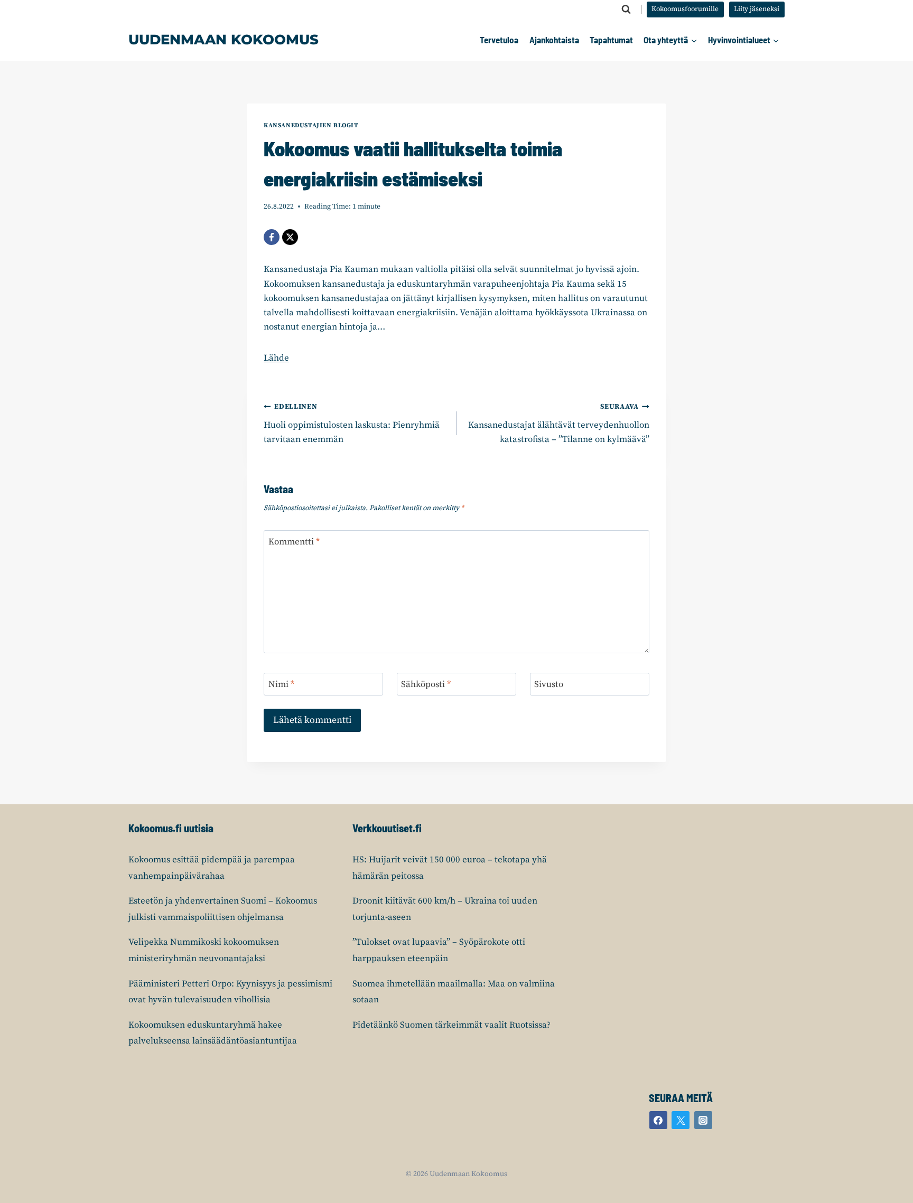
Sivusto (548, 684)
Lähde (276, 358)
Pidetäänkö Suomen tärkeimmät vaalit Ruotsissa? (451, 1025)
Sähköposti (426, 684)
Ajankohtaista (554, 39)
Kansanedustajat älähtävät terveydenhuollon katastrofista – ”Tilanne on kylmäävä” (558, 423)
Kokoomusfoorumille (685, 9)
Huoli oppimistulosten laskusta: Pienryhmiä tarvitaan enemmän (352, 423)
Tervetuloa (499, 39)
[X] (290, 237)
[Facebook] (272, 237)
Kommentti (294, 542)
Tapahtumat (611, 39)
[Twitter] (681, 1120)
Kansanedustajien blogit (311, 125)
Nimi (281, 684)
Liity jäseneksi (756, 9)
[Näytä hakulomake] (626, 9)
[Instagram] (703, 1120)
